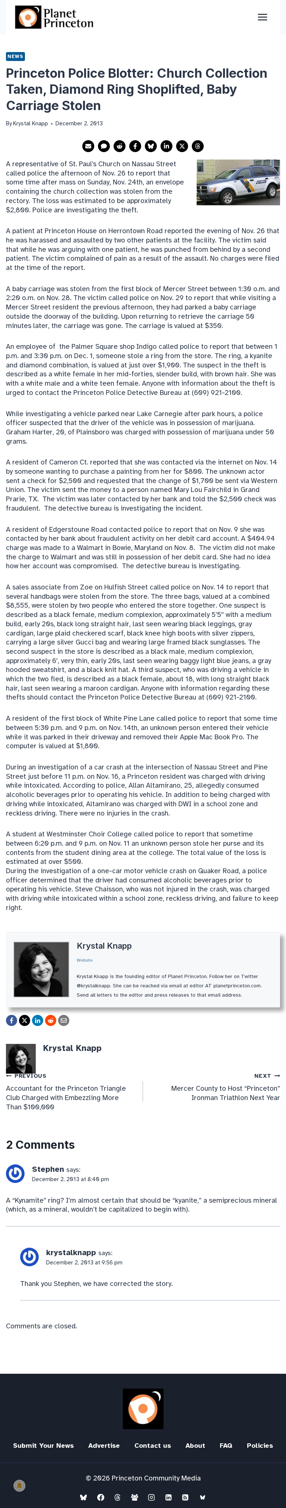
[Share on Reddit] (119, 146)
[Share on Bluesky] (151, 146)
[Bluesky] (83, 1497)
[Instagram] (151, 1497)
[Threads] (118, 1497)
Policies (260, 1445)
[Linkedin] (168, 1497)
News (15, 56)
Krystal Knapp (104, 946)
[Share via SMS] (104, 146)
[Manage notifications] (19, 1486)
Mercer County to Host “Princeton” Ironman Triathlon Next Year (225, 1087)
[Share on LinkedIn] (166, 146)
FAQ (226, 1445)
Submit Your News (43, 1445)
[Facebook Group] (134, 1497)
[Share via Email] (88, 146)
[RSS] (185, 1497)
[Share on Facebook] (135, 146)
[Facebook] (100, 1497)
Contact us (152, 1445)
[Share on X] (182, 146)
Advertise (104, 1445)
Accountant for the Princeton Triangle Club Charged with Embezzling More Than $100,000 (66, 1092)
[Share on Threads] (198, 146)
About (195, 1445)
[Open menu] (262, 17)
